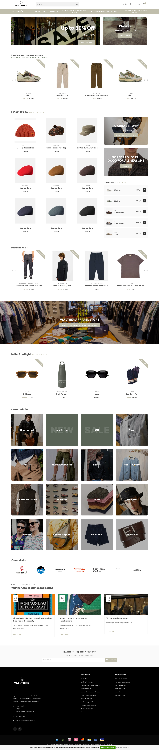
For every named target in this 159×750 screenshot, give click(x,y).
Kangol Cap (25, 188)
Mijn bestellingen (120, 685)
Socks (83, 485)
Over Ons (84, 679)
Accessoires (120, 520)
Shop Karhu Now (85, 42)
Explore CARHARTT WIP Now (126, 135)
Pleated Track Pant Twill (96, 286)
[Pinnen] (95, 739)
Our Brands (53, 11)
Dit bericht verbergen (107, 747)
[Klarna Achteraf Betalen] (76, 739)
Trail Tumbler (62, 394)
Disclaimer (84, 712)
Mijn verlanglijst (120, 689)
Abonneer (112, 660)
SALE (44, 11)
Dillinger (27, 394)
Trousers (14, 450)
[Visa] (102, 739)
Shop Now (126, 166)
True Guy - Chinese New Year (28, 286)
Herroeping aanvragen (122, 682)
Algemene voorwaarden (89, 705)
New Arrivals (50, 415)
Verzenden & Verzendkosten (90, 692)
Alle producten (120, 695)
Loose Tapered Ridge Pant (96, 95)
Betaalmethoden (86, 698)
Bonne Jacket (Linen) (62, 286)
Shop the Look (16, 415)
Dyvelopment (108, 744)
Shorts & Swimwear (52, 450)
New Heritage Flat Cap (56, 148)
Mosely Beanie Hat (25, 148)
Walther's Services (87, 682)
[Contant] (63, 739)
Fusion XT (130, 95)
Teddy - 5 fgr (132, 394)
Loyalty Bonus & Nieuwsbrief (90, 685)
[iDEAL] (69, 739)
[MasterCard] (82, 739)
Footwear (49, 485)
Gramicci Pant (62, 95)
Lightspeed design (95, 744)
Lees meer (17, 634)
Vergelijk (118, 692)
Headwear (119, 485)
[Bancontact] (89, 739)
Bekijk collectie (36, 112)
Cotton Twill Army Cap (87, 148)
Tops (117, 415)
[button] (13, 31)
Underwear (85, 520)
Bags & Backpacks (52, 520)
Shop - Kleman (125, 35)
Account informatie (121, 679)
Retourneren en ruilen (88, 695)
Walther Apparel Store (88, 702)
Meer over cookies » (122, 747)
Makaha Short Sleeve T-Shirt (130, 286)
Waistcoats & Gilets (17, 485)
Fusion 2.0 (28, 95)
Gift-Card (36, 11)
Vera (97, 394)
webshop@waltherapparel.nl (25, 720)
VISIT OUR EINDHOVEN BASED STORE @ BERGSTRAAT (79, 325)
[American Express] (56, 739)
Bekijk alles (120, 182)
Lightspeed (85, 744)
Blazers (83, 450)
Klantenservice (86, 689)
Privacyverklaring (86, 708)
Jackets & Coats (121, 450)
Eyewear (14, 520)
